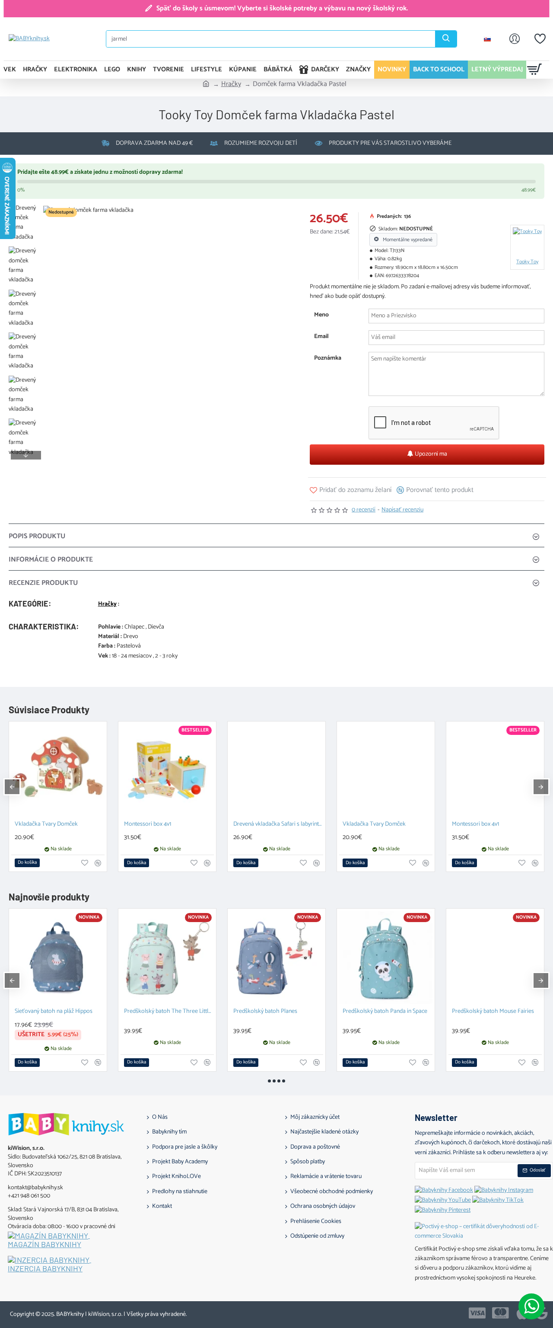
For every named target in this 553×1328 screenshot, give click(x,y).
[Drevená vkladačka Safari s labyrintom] (276, 770)
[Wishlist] (540, 39)
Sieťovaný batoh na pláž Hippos (53, 1012)
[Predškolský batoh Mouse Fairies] (495, 957)
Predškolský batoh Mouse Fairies (493, 1012)
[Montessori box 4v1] (167, 770)
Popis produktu (37, 536)
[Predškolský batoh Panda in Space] (385, 957)
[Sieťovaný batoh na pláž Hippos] (58, 957)
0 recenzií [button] (363, 510)
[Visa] (477, 1312)
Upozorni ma (430, 454)
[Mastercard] (500, 1312)
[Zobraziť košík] (534, 70)
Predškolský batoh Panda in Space (385, 1012)
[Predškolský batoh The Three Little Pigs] (167, 957)
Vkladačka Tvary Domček (46, 824)
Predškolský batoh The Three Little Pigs (169, 1012)
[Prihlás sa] (514, 38)
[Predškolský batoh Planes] (276, 957)
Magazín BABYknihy (44, 1244)
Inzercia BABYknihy (45, 1268)
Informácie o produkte (51, 559)
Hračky (231, 84)
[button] (26, 210)
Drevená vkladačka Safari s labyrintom (278, 824)
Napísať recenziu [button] (402, 510)
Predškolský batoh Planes (265, 1012)
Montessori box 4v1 (147, 824)
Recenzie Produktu (43, 583)
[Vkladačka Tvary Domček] (58, 770)
